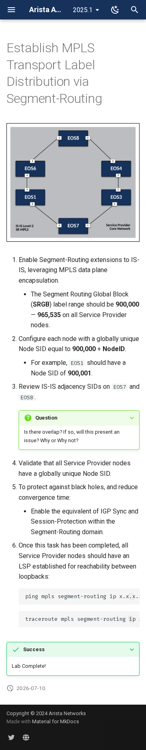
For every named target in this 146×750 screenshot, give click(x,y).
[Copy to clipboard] (131, 596)
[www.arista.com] (25, 737)
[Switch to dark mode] (115, 10)
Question (46, 418)
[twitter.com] (11, 737)
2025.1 (82, 10)
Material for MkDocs (55, 721)
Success (34, 649)
